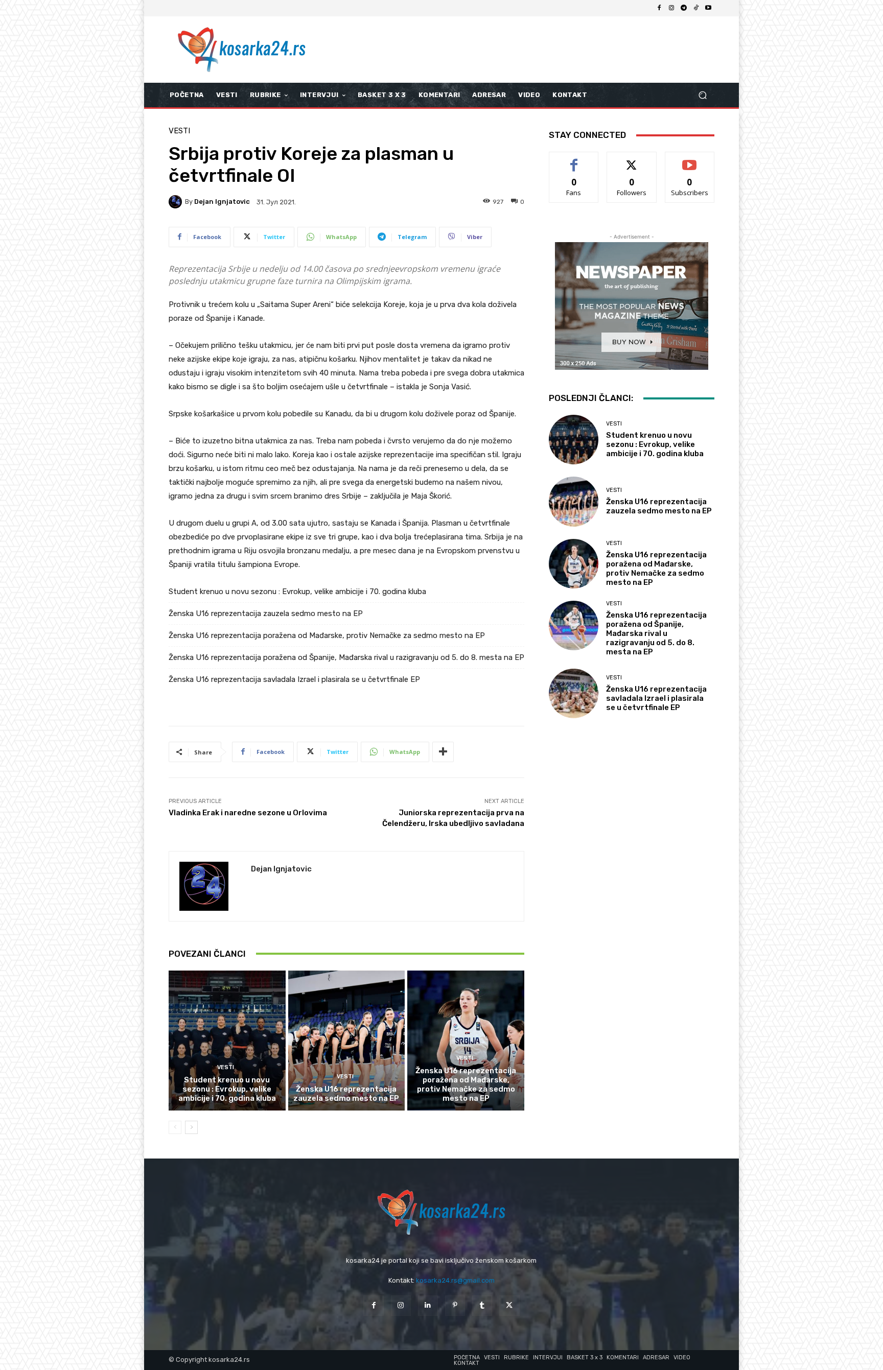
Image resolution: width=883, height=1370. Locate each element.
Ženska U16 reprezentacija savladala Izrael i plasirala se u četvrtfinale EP (294, 679)
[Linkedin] (428, 1305)
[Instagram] (671, 8)
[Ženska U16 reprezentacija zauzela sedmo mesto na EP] (346, 1041)
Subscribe (690, 159)
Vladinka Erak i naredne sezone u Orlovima (248, 812)
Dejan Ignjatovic (222, 201)
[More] (443, 752)
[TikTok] (696, 8)
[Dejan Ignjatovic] (177, 201)
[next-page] (191, 1127)
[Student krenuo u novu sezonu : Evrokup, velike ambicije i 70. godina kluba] (227, 1041)
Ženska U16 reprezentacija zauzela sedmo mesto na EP (266, 613)
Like (574, 159)
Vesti (179, 131)
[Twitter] (509, 1305)
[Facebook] (659, 8)
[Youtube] (708, 8)
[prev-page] (175, 1127)
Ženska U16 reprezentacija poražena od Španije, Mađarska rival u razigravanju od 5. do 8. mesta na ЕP (346, 657)
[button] (702, 95)
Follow (632, 159)
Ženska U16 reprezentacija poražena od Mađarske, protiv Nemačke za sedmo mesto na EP (327, 635)
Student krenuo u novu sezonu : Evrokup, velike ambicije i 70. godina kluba (297, 591)
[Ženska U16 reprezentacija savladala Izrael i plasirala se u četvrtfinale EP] (573, 693)
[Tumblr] (482, 1305)
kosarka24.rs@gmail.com (455, 1280)
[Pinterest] (455, 1305)
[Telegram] (684, 8)
